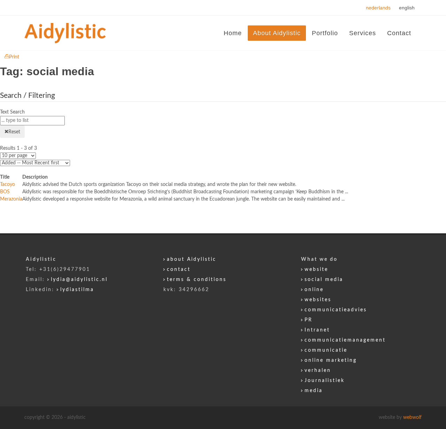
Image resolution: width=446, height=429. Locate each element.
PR (309, 320)
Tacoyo (7, 184)
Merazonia (11, 199)
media (314, 390)
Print (14, 57)
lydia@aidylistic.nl (79, 279)
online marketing (331, 360)
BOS (5, 191)
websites (318, 299)
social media (324, 279)
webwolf (412, 417)
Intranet (317, 330)
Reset (14, 132)
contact (179, 269)
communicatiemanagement (345, 340)
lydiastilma (77, 289)
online (314, 289)
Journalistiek (325, 380)
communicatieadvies (336, 309)
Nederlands (379, 7)
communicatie (326, 350)
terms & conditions (196, 279)
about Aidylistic (191, 259)
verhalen (318, 370)
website (316, 269)
